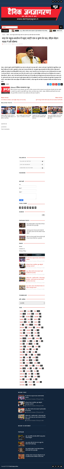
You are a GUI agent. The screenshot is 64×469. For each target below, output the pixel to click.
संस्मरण (21, 371)
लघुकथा (30, 365)
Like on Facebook (25, 164)
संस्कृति (40, 368)
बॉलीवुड (21, 352)
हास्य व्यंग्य (27, 379)
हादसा (21, 379)
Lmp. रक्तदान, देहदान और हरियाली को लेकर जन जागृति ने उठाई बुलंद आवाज (35, 286)
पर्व (39, 341)
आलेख (48, 30)
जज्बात (36, 335)
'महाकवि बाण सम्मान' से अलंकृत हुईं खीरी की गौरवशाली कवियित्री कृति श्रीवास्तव (39, 117)
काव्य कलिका (28, 316)
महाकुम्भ (21, 357)
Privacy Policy (22, 251)
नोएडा (28, 341)
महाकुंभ (35, 354)
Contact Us (22, 248)
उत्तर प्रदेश (29, 313)
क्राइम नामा (36, 319)
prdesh (30, 384)
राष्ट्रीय (27, 360)
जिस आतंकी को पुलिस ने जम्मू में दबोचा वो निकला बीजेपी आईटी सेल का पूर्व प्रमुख (36, 224)
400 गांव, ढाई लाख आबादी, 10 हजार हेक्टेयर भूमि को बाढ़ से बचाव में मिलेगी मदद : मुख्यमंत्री (36, 237)
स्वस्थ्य (29, 376)
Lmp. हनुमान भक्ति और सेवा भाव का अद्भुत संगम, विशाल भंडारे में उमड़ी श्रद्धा (34, 443)
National (22, 384)
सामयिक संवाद (22, 373)
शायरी (28, 368)
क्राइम (29, 319)
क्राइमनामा (21, 322)
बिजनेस (34, 349)
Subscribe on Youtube (26, 167)
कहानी (21, 316)
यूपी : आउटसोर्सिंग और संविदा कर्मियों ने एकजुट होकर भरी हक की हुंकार (35, 436)
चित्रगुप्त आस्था (22, 335)
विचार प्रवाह (37, 365)
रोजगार (21, 363)
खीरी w (21, 330)
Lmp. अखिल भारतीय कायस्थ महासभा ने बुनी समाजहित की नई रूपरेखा (27, 30)
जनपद (21, 338)
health (30, 382)
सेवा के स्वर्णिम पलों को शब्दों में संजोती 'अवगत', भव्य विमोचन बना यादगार (24, 116)
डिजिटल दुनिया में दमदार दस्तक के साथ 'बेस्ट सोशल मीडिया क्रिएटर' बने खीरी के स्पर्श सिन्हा (8, 117)
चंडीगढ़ (35, 333)
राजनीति (33, 357)
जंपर (29, 335)
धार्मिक (21, 341)
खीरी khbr (38, 327)
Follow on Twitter (25, 161)
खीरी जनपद (30, 327)
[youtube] (61, 1)
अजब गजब (21, 311)
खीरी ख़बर (36, 324)
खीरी (20, 324)
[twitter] (53, 1)
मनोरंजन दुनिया (22, 354)
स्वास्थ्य (35, 376)
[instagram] (58, 1)
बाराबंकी (21, 349)
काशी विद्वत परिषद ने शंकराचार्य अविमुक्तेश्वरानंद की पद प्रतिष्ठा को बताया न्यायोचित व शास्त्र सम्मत (35, 455)
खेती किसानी (28, 330)
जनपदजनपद (30, 338)
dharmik (22, 382)
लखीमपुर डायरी (22, 365)
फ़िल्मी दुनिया (29, 346)
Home (3, 34)
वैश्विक (21, 368)
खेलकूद (21, 333)
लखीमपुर (35, 363)
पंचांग (34, 341)
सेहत (35, 373)
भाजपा (27, 352)
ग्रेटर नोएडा (28, 333)
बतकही (36, 346)
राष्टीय (21, 360)
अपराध (35, 311)
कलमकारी (36, 313)
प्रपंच (35, 343)
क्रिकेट (29, 322)
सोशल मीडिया (22, 376)
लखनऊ (27, 363)
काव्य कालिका (37, 316)
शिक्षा (34, 368)
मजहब (33, 352)
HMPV (37, 382)
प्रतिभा (21, 343)
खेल (35, 330)
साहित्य (29, 373)
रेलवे (34, 360)
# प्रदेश (7, 84)
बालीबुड (27, 349)
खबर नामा (35, 322)
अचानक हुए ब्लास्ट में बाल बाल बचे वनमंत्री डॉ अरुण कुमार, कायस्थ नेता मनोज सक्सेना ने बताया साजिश (36, 231)
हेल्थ (34, 379)
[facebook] (56, 1)
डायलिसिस (37, 338)
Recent (26, 255)
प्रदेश (8, 34)
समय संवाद (28, 371)
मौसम (27, 357)
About (20, 246)
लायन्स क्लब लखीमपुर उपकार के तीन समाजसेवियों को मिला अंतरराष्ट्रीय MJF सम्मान (55, 117)
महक (29, 354)
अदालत (28, 311)
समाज (35, 371)
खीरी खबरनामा (22, 327)
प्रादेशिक (21, 346)
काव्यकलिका (21, 319)
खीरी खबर (11, 30)
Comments (38, 255)
